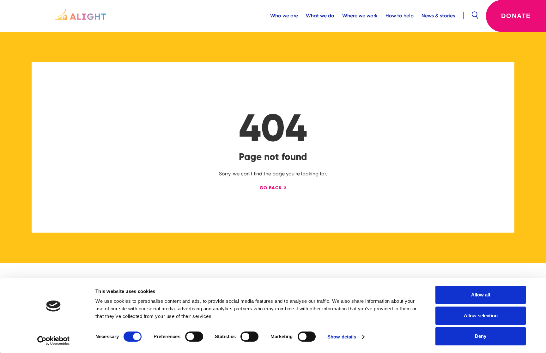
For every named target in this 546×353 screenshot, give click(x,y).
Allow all (480, 294)
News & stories (438, 16)
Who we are (284, 16)
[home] (80, 16)
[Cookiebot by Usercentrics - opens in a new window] (53, 340)
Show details (341, 336)
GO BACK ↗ (273, 188)
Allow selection (481, 315)
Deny (480, 336)
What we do (320, 16)
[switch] (194, 337)
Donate (516, 15)
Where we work (360, 16)
